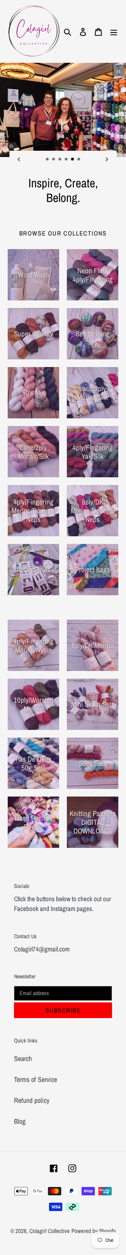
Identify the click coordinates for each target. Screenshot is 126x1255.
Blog (20, 1121)
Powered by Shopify (93, 1231)
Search (23, 1058)
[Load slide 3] (60, 159)
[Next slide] (107, 158)
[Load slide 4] (66, 159)
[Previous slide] (19, 158)
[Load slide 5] (73, 159)
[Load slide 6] (79, 159)
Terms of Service (35, 1079)
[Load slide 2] (54, 159)
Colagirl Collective (49, 1231)
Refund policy (31, 1100)
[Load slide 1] (47, 159)
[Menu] (113, 31)
